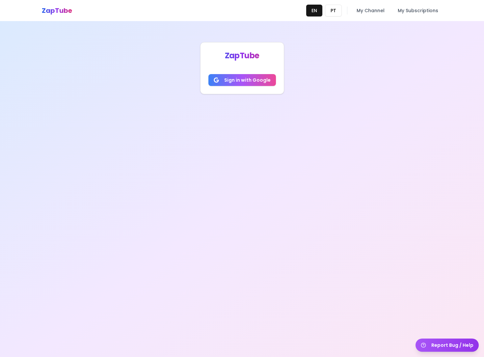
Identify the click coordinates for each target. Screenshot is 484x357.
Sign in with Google (247, 80)
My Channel (371, 10)
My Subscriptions (418, 10)
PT (333, 10)
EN (314, 10)
